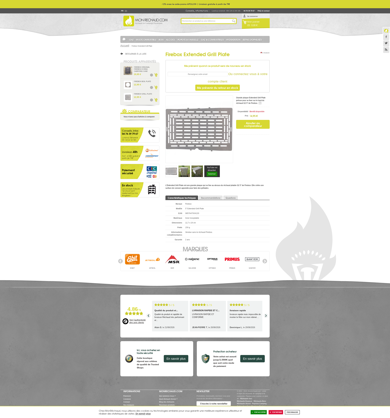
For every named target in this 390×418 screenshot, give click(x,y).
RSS (386, 50)
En (126, 11)
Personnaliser (292, 412)
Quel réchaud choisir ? (168, 399)
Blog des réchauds (166, 402)
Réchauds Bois (260, 401)
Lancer (233, 21)
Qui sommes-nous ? (167, 396)
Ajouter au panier (156, 75)
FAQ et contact (264, 11)
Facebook (386, 37)
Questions (231, 197)
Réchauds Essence (244, 401)
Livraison (127, 399)
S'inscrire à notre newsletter (213, 403)
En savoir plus (176, 358)
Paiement (127, 396)
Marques (195, 248)
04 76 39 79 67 (249, 11)
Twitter (386, 43)
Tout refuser (277, 412)
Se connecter (252, 16)
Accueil (124, 45)
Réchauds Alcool (244, 403)
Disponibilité (243, 111)
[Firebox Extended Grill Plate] (199, 129)
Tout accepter (260, 412)
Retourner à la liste (135, 53)
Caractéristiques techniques (182, 197)
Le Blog (386, 31)
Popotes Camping (259, 403)
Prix (246, 116)
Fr (122, 11)
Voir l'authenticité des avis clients (137, 321)
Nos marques (128, 405)
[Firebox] (265, 55)
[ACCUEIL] (124, 39)
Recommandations (210, 197)
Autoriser (212, 174)
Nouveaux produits (167, 405)
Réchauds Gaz (246, 398)
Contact (126, 402)
